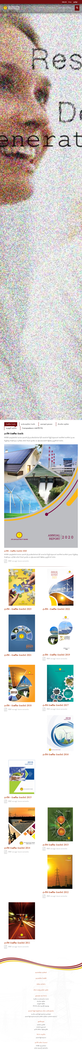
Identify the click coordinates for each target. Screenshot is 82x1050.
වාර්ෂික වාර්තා (11, 424)
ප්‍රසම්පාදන (42, 8)
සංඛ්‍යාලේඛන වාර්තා (28, 424)
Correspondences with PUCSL (32, 428)
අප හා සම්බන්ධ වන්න (65, 8)
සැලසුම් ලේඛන (11, 428)
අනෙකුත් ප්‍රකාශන (46, 424)
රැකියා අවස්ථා (52, 8)
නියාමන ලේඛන (63, 424)
